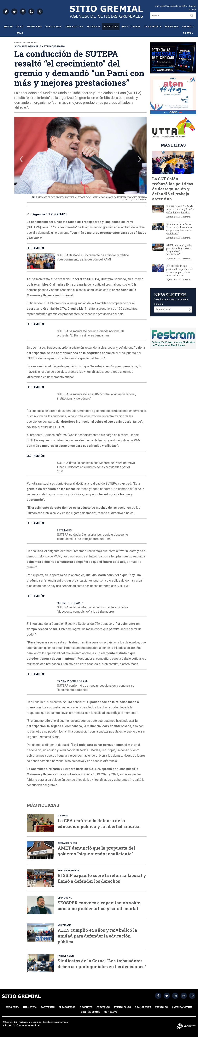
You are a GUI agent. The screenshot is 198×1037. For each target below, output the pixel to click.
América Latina (188, 30)
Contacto (111, 1011)
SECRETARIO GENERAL (66, 197)
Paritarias (53, 26)
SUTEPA (96, 197)
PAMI (103, 197)
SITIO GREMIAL (85, 197)
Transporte (152, 26)
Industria (34, 26)
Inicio (8, 26)
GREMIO (51, 197)
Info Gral (19, 30)
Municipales (130, 26)
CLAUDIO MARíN (139, 199)
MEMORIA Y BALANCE (127, 197)
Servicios (171, 26)
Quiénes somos (90, 1011)
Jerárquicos (74, 26)
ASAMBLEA (111, 197)
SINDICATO (42, 197)
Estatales (111, 26)
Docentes (93, 26)
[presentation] (21, 159)
